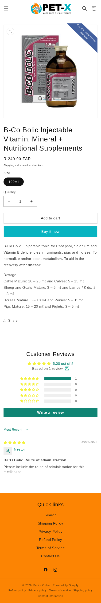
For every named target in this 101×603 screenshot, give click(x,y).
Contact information (50, 596)
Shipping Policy (50, 523)
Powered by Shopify (66, 585)
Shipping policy (83, 590)
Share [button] (13, 320)
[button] (6, 8)
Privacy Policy (50, 531)
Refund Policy (50, 540)
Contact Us (50, 556)
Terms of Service (50, 548)
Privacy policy (37, 590)
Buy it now (50, 231)
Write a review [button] (50, 412)
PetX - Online (41, 585)
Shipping (9, 165)
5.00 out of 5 (63, 364)
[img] (15, 442)
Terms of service (60, 590)
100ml (13, 182)
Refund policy (17, 590)
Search (51, 515)
